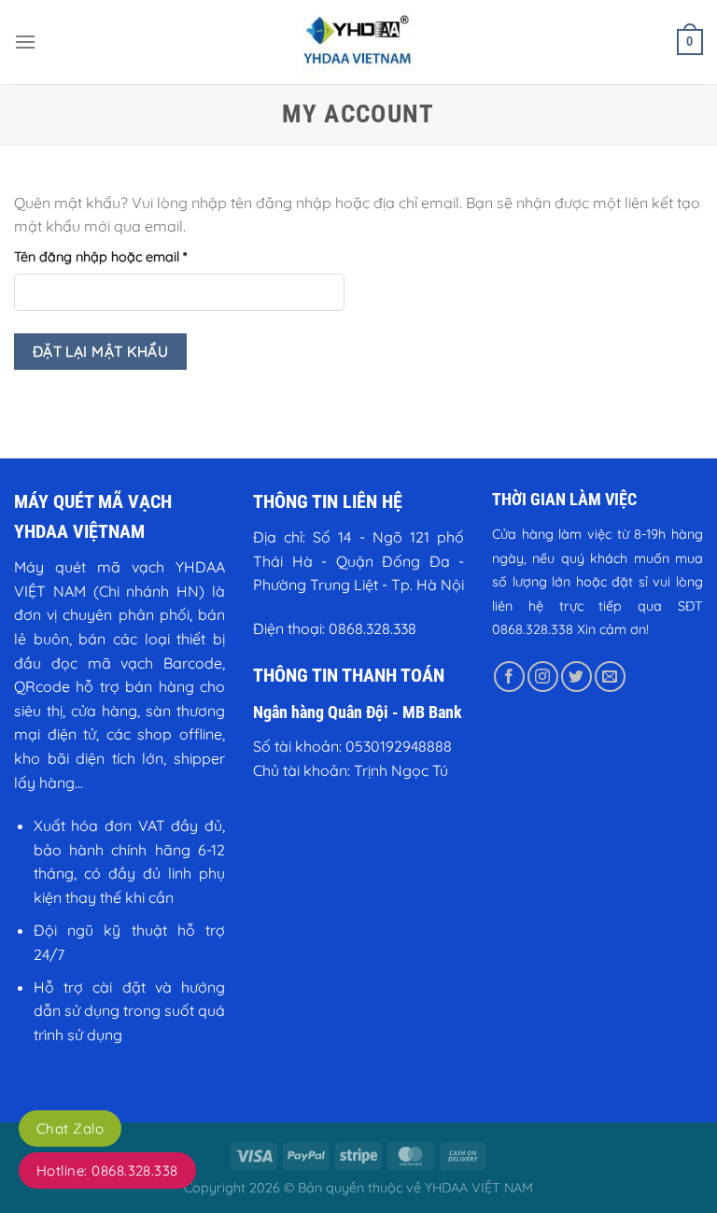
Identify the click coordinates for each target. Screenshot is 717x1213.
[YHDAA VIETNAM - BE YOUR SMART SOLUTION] (358, 42)
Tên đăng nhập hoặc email (115, 257)
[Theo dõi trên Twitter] (576, 676)
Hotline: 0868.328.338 (107, 1170)
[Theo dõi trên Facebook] (509, 676)
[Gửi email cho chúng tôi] (610, 676)
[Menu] (25, 41)
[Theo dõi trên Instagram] (542, 676)
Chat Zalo (70, 1128)
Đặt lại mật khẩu (100, 351)
